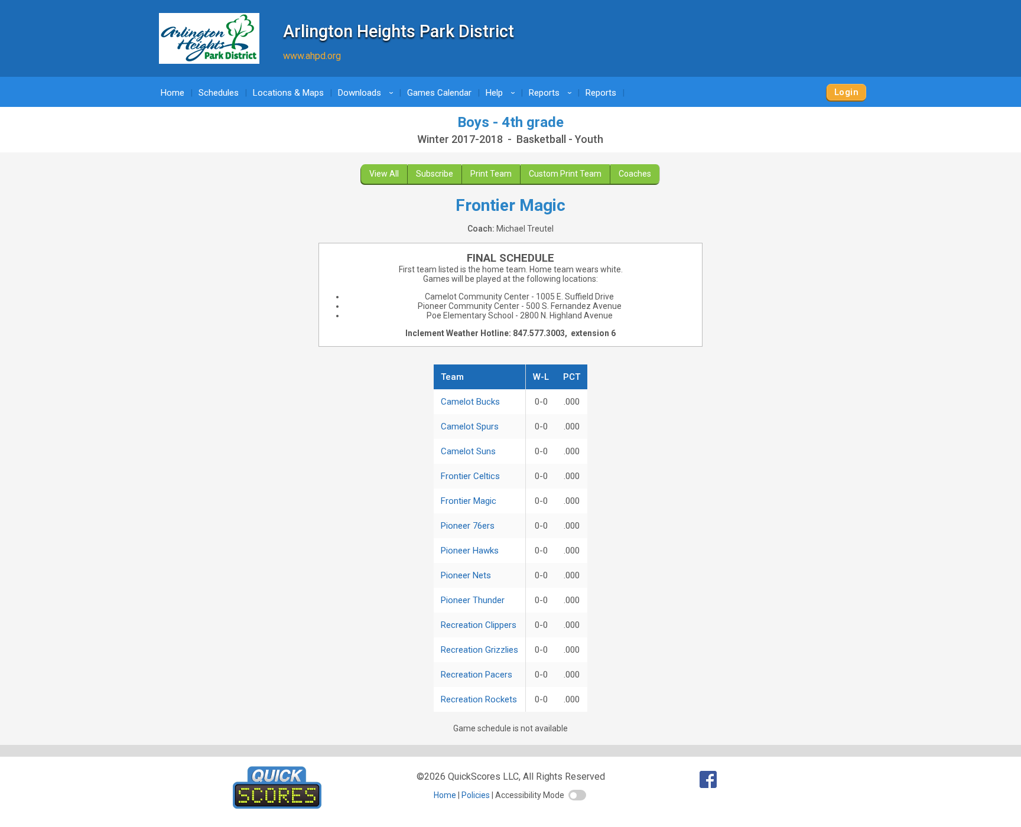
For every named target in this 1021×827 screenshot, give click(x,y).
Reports (552, 92)
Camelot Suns (468, 451)
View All (384, 173)
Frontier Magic (468, 501)
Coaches (635, 173)
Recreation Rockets (479, 699)
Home (172, 92)
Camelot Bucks (470, 401)
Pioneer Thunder (473, 600)
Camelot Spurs (470, 426)
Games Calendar (439, 92)
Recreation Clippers (478, 625)
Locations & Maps (288, 92)
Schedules (219, 92)
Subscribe (434, 173)
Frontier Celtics (470, 476)
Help (502, 92)
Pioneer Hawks (470, 550)
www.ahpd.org (312, 55)
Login (846, 92)
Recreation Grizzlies (479, 649)
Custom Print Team (565, 173)
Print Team (491, 173)
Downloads (367, 92)
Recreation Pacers (476, 674)
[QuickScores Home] (277, 805)
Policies (475, 795)
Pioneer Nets (466, 575)
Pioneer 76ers (468, 525)
